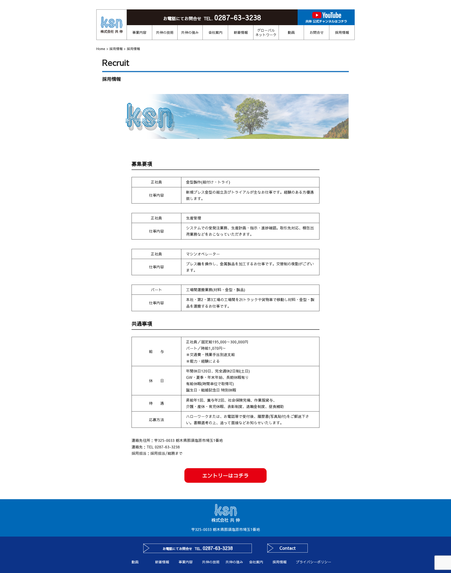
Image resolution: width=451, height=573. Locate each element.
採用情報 (342, 32)
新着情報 (241, 32)
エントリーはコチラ (225, 475)
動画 (291, 32)
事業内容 (139, 32)
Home (100, 48)
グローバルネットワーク (265, 32)
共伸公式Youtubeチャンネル (326, 17)
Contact (288, 548)
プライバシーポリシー (307, 562)
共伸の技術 (165, 32)
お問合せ (317, 32)
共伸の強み (190, 32)
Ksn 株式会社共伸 (112, 25)
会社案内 (215, 32)
